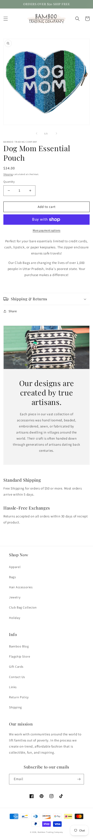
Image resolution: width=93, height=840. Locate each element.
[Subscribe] (79, 779)
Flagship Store (19, 656)
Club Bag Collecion (23, 607)
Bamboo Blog (19, 646)
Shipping (8, 174)
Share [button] (13, 311)
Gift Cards (16, 667)
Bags (12, 577)
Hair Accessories (21, 587)
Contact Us (17, 677)
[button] (6, 19)
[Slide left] (37, 133)
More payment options (46, 230)
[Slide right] (56, 133)
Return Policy (19, 697)
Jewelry (14, 597)
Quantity (9, 182)
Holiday (14, 618)
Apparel (15, 567)
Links (13, 687)
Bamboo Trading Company (50, 832)
